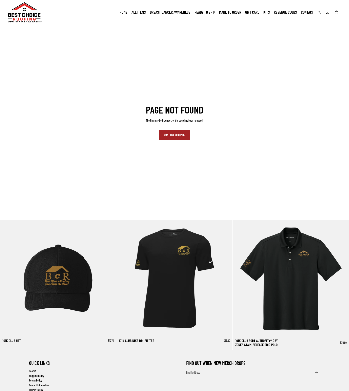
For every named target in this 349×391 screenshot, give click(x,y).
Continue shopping (174, 135)
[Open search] (319, 12)
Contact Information (39, 385)
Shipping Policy (36, 375)
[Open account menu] (327, 12)
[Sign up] (316, 372)
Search (32, 371)
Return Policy (35, 380)
